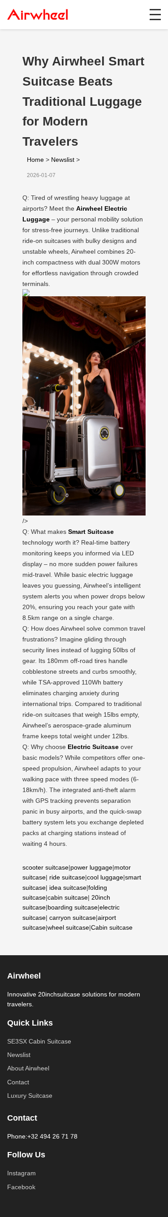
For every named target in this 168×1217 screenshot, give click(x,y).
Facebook (21, 1187)
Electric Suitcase (93, 746)
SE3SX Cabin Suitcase (39, 1041)
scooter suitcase (45, 867)
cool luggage (105, 877)
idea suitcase (67, 887)
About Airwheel (28, 1068)
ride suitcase (67, 877)
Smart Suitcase (91, 531)
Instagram (21, 1173)
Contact (18, 1082)
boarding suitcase (72, 907)
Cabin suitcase (112, 927)
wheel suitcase (68, 927)
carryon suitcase (72, 917)
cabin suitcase (67, 897)
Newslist (62, 159)
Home (35, 159)
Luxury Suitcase (29, 1095)
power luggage (91, 867)
